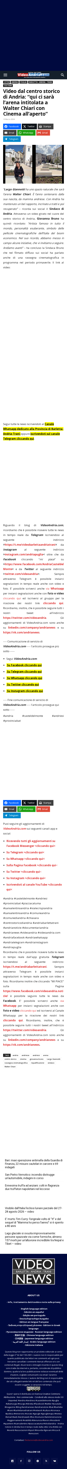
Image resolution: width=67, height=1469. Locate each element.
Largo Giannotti (53, 1059)
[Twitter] (46, 1461)
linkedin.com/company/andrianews (31, 627)
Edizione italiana (34, 1345)
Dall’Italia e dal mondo (20, 1201)
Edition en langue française (34, 1322)
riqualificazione (37, 1063)
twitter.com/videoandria (21, 574)
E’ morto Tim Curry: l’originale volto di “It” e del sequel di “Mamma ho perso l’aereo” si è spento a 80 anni (34, 1222)
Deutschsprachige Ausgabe (34, 1318)
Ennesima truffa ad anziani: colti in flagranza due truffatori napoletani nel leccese (32, 1187)
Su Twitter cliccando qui (22, 684)
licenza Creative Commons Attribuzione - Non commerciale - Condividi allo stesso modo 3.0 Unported (33, 1397)
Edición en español (34, 1312)
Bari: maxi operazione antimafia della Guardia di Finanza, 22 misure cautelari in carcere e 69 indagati (33, 1164)
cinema (23, 1059)
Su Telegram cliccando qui (24, 671)
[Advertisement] (33, 35)
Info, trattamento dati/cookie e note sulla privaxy (34, 1302)
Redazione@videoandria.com (39, 1440)
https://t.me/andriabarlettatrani (25, 966)
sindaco (51, 1063)
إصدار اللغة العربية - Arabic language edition (34, 1341)
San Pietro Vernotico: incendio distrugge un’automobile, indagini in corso (30, 1176)
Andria (15, 82)
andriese (25, 1055)
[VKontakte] (54, 1461)
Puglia (23, 82)
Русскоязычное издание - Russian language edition (34, 1331)
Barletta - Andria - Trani (40, 82)
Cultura (8, 85)
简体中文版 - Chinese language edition (34, 1335)
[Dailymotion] (12, 1461)
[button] (5, 75)
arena (45, 1055)
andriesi (36, 1055)
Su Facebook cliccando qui (24, 665)
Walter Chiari (10, 1066)
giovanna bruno (36, 1059)
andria (15, 1055)
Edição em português (34, 1315)
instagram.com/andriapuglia (24, 554)
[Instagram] (29, 1461)
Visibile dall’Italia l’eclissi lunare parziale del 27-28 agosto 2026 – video (33, 1209)
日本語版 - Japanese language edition (34, 1338)
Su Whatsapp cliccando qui (24, 678)
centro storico (11, 1059)
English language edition (34, 1308)
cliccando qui (12, 598)
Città (6, 82)
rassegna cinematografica (16, 1063)
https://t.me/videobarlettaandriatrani (30, 544)
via (55, 588)
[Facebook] (21, 1461)
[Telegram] (38, 1461)
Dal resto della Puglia (19, 1153)
